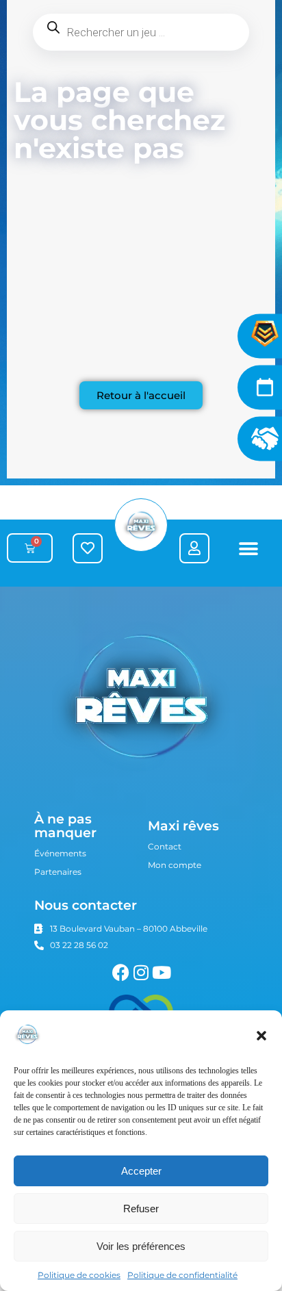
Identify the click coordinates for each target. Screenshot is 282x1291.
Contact (164, 846)
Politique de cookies (79, 1275)
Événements (60, 853)
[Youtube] (161, 972)
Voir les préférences (141, 1246)
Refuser (141, 1208)
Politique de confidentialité (182, 1275)
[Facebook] (120, 972)
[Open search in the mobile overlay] (141, 32)
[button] (261, 1036)
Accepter (141, 1171)
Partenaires (57, 872)
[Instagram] (141, 972)
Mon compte (174, 865)
